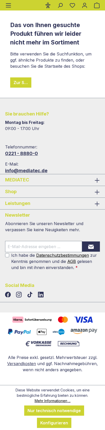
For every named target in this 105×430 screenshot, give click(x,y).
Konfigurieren (54, 422)
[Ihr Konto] (84, 5)
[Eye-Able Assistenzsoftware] (48, 5)
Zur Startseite (22, 82)
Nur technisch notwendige (54, 410)
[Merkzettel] (72, 5)
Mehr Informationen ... (53, 401)
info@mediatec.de (26, 170)
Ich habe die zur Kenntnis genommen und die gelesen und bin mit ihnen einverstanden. (54, 261)
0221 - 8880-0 (21, 153)
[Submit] (91, 246)
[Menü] (8, 5)
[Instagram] (19, 294)
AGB (71, 261)
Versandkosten (21, 363)
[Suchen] (60, 5)
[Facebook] (8, 294)
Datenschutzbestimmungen (62, 255)
